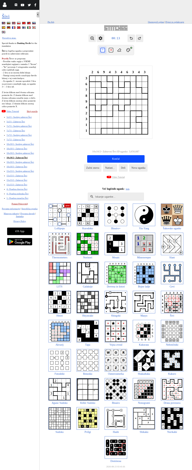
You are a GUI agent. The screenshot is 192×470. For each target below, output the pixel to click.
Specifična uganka (30, 209)
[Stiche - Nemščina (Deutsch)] (9, 28)
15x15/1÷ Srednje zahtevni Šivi (20, 171)
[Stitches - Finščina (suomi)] (24, 28)
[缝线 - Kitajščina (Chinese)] (24, 24)
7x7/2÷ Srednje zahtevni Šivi (19, 135)
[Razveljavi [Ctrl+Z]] (131, 38)
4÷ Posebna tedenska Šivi (17, 194)
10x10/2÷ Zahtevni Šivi (17, 157)
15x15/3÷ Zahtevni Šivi (17, 184)
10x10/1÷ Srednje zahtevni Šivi (20, 144)
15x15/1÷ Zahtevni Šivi (17, 175)
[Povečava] (92, 38)
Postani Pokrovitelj (20, 204)
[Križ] (111, 50)
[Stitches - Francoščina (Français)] (14, 28)
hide (128, 189)
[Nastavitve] (100, 38)
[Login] (4, 6)
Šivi (6, 16)
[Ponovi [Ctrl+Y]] (139, 38)
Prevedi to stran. (9, 38)
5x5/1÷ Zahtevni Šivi (16, 121)
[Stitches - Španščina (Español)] (4, 28)
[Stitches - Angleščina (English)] (4, 24)
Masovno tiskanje (11, 213)
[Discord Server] (16, 6)
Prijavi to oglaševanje (175, 22)
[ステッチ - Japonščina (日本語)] (34, 28)
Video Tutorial (12, 111)
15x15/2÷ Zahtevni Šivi (17, 180)
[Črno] (102, 50)
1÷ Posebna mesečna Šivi (17, 198)
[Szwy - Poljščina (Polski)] (19, 24)
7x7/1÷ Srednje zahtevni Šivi (19, 126)
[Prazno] (119, 50)
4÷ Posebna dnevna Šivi (17, 189)
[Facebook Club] (36, 6)
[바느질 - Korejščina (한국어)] (4, 33)
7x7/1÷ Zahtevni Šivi (16, 130)
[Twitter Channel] (29, 6)
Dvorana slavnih (27, 213)
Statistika (20, 216)
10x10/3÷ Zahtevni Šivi (17, 166)
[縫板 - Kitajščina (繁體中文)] (29, 24)
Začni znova (92, 167)
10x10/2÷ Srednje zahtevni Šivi (20, 153)
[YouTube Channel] (23, 6)
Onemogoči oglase (156, 22)
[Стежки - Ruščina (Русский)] (34, 24)
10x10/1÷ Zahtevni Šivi (17, 148)
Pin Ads (51, 22)
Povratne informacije (11, 209)
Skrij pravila (32, 111)
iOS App (19, 231)
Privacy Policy (20, 221)
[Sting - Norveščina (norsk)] (14, 24)
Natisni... (110, 167)
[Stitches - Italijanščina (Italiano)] (29, 28)
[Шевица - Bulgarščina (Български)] (9, 24)
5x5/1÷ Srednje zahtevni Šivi (19, 117)
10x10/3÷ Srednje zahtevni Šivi (20, 162)
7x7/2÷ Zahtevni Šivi (16, 139)
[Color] (128, 50)
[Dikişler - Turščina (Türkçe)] (19, 28)
